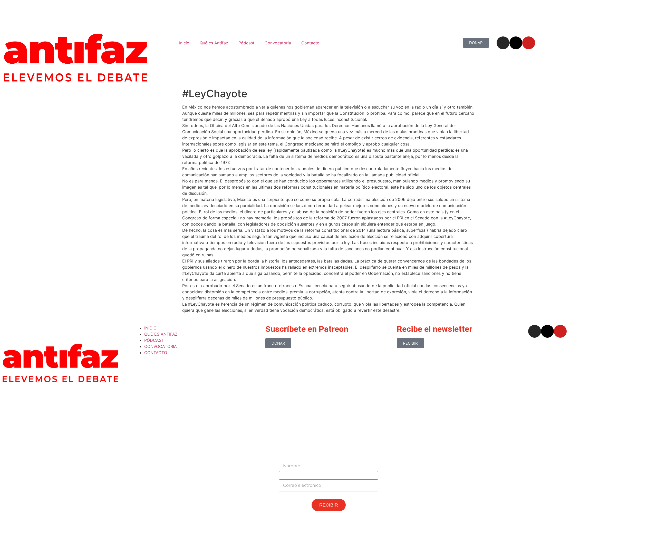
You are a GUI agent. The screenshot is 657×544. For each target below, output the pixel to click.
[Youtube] (528, 42)
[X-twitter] (515, 42)
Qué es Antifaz (214, 42)
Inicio (184, 42)
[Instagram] (503, 42)
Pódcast (246, 42)
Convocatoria (278, 42)
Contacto (310, 42)
